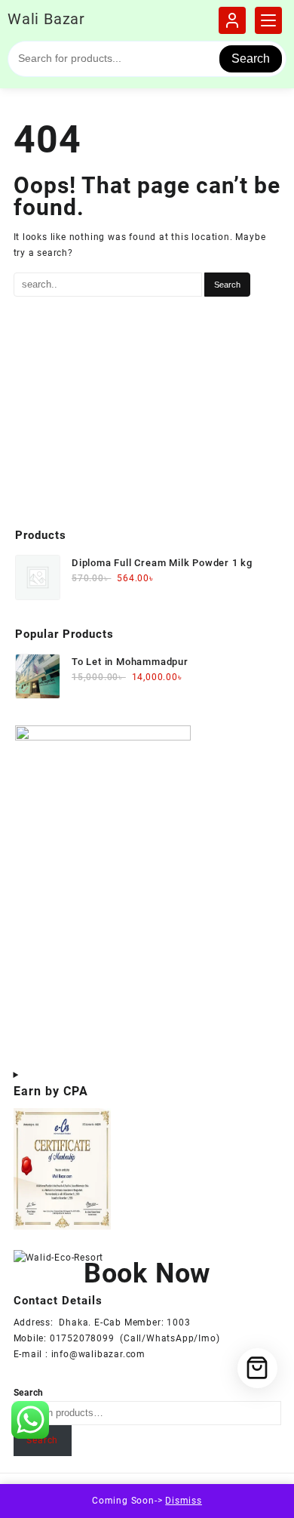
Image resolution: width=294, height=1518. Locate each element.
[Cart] (257, 1368)
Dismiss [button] (183, 1500)
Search (250, 58)
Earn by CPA (51, 1091)
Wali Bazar (46, 19)
